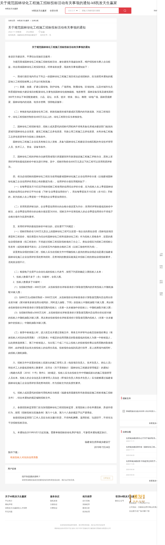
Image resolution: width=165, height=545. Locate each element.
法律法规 (35, 20)
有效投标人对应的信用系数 (24, 457)
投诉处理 (86, 511)
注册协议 (53, 504)
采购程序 (86, 504)
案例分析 (86, 508)
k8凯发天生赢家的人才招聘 (16, 508)
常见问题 (8, 511)
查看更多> (153, 423)
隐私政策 (53, 500)
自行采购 (86, 500)
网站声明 (8, 504)
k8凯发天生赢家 (11, 8)
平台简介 (8, 500)
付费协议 (53, 508)
